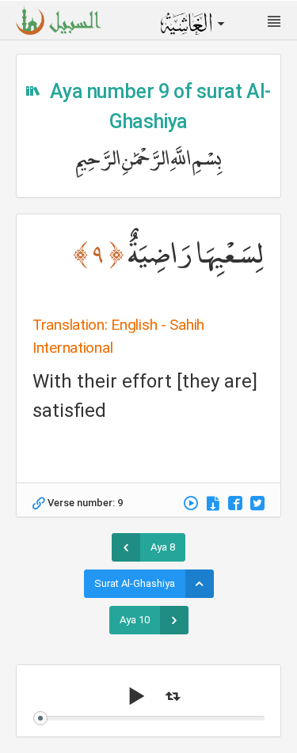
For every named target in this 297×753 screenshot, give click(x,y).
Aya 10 (135, 620)
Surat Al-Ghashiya (134, 583)
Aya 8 (162, 547)
